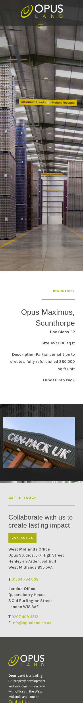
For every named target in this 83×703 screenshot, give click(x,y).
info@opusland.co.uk (32, 622)
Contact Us (22, 537)
